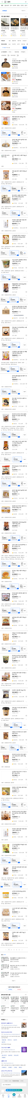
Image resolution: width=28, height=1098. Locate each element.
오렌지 (25, 5)
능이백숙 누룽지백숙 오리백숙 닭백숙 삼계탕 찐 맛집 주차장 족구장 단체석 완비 (10, 1075)
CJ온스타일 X (5, 1047)
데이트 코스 (10, 1039)
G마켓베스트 (4, 1067)
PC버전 (6, 1081)
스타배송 (15, 1067)
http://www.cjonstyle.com (9, 1049)
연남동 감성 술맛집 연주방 (6, 1032)
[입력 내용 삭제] (25, 2)
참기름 (22, 5)
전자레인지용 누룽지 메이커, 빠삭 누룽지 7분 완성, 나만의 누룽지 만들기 (10, 1028)
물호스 (18, 5)
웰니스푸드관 (4, 1055)
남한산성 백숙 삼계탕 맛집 (6, 1070)
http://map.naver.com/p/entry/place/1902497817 (12, 1034)
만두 (11, 5)
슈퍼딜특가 (10, 1067)
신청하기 (24, 1019)
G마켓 (4, 1061)
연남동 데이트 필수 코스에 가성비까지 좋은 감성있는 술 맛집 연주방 (10, 1037)
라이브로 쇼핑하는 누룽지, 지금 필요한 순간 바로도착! (10, 1052)
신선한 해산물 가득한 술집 (6, 1044)
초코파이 (14, 5)
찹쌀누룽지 (7, 5)
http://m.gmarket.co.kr (8, 1063)
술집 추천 (3, 1042)
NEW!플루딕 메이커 (7, 1023)
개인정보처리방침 (15, 1081)
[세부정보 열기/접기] (24, 1084)
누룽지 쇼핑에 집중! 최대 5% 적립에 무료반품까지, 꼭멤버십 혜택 (13, 1065)
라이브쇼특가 (16, 1055)
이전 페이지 (6, 950)
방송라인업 (10, 1055)
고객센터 (21, 1081)
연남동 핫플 (4, 1039)
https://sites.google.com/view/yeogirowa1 (12, 1073)
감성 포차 (15, 1039)
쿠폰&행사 (3, 1057)
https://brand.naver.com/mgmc (10, 1025)
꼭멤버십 (20, 1067)
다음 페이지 (22, 950)
